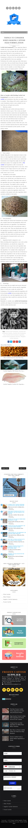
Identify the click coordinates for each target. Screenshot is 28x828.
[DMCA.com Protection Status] (6, 698)
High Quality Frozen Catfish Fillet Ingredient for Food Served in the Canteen (16, 512)
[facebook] (7, 8)
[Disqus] (14, 404)
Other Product (7, 597)
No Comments (11, 509)
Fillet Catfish (6, 594)
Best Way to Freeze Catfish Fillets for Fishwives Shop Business (16, 540)
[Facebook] (4, 690)
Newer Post (5, 468)
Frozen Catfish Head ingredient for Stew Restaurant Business (16, 526)
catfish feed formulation (12, 331)
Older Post (22, 468)
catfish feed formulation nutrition (11, 336)
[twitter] (16, 8)
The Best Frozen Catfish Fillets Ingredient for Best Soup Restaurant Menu (15, 547)
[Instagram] (17, 690)
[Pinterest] (21, 690)
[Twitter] (8, 690)
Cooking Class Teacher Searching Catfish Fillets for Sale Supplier (16, 505)
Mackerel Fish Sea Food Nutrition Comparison (16, 554)
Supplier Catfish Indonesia (10, 599)
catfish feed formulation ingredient (15, 334)
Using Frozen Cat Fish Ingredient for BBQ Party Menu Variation (17, 533)
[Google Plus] (12, 690)
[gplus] (13, 8)
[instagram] (10, 8)
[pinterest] (19, 8)
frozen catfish (7, 602)
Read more (11, 508)
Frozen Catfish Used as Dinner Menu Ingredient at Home (16, 519)
